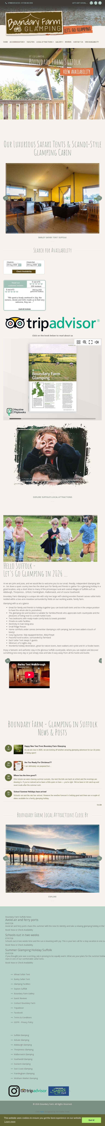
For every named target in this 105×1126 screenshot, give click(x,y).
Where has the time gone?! (25, 775)
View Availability (92, 42)
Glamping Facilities (21, 984)
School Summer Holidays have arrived (30, 792)
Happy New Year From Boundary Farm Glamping (45, 746)
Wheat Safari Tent (21, 974)
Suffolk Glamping (21, 1035)
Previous (5, 198)
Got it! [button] (91, 1120)
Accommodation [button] (17, 42)
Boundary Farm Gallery (23, 993)
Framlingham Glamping (23, 1073)
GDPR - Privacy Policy (23, 1022)
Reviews (68, 42)
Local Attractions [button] (44, 42)
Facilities (30, 42)
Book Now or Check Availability (19, 930)
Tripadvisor (18, 1008)
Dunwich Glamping (21, 1064)
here (42, 1111)
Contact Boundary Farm (24, 1003)
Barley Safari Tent (21, 979)
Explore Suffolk (20, 988)
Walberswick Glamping (23, 1054)
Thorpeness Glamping (23, 1049)
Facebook (18, 1012)
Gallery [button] (59, 42)
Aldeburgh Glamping (22, 1044)
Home (5, 42)
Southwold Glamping (22, 1059)
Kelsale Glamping (21, 1040)
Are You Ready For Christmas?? (38, 762)
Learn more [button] (9, 1122)
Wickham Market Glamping (25, 1078)
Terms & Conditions (22, 1017)
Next (99, 198)
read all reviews (24, 309)
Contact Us (78, 42)
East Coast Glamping (22, 1068)
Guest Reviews (20, 998)
